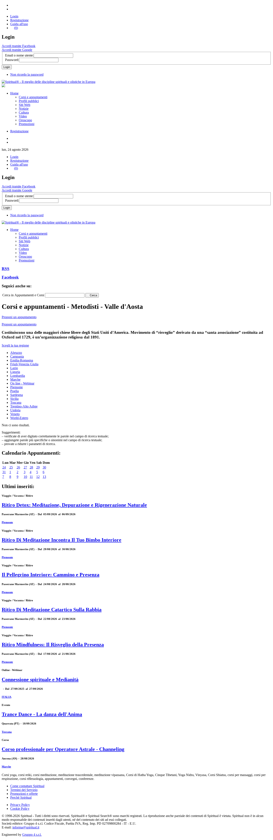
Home (14, 93)
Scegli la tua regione (15, 345)
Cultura (24, 112)
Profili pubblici (29, 101)
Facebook (10, 277)
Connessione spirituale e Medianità (40, 679)
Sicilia (14, 398)
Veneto (15, 414)
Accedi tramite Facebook (18, 46)
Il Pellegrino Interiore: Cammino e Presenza (50, 574)
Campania (17, 356)
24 (4, 467)
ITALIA (6, 696)
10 (25, 477)
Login (14, 16)
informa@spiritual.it (25, 827)
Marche (15, 379)
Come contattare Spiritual (27, 786)
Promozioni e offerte (24, 793)
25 (11, 467)
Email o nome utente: (19, 55)
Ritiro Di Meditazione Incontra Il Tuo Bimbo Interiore (61, 540)
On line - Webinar (22, 383)
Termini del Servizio (24, 790)
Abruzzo (16, 352)
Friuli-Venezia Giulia (24, 364)
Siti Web (24, 105)
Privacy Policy (20, 805)
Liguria (15, 372)
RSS (5, 268)
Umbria (15, 410)
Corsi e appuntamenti (33, 97)
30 (44, 467)
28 (31, 467)
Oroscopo (25, 120)
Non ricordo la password (27, 74)
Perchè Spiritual (21, 797)
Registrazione (19, 20)
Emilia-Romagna (21, 360)
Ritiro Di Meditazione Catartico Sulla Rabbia (52, 609)
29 (38, 467)
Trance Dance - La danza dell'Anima (42, 714)
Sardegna (16, 395)
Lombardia (17, 375)
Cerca (93, 295)
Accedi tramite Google (17, 50)
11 (31, 477)
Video (23, 116)
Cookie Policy (19, 808)
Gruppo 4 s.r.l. (32, 834)
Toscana (15, 402)
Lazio (14, 368)
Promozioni (26, 124)
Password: (12, 60)
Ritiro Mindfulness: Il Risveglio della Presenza (53, 644)
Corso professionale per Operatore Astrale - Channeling (63, 749)
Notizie (24, 108)
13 (44, 477)
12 (38, 477)
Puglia (14, 391)
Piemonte (16, 387)
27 (25, 467)
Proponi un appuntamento (19, 317)
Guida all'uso (19, 24)
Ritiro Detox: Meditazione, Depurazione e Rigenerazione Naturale (74, 505)
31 (4, 472)
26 (18, 467)
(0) (16, 28)
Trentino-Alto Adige (24, 406)
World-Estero (19, 418)
